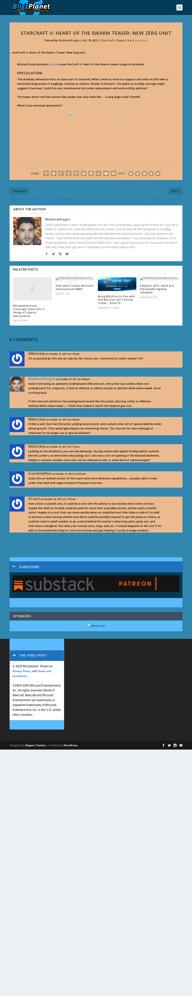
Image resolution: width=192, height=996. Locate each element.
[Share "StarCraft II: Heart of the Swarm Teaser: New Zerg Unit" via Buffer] (91, 173)
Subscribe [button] (29, 567)
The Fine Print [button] (33, 655)
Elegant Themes (35, 745)
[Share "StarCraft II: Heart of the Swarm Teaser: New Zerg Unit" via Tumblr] (68, 173)
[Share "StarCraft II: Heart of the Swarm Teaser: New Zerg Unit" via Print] (113, 173)
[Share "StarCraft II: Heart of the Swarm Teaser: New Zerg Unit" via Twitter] (53, 173)
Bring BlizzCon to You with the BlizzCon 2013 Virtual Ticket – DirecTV (116, 300)
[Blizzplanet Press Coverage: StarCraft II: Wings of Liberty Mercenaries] (32, 288)
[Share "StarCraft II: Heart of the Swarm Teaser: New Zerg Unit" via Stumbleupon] (98, 173)
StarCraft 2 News (113, 40)
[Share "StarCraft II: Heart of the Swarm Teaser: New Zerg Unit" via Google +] (61, 173)
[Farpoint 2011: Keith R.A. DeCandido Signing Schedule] (159, 278)
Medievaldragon (69, 40)
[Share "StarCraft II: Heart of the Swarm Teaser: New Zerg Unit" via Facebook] (46, 173)
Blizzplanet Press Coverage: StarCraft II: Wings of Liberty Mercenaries (29, 311)
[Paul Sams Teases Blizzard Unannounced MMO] (75, 278)
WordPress (70, 745)
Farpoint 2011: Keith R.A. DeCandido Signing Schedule (157, 289)
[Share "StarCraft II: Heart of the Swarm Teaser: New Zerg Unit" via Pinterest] (76, 173)
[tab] (96, 567)
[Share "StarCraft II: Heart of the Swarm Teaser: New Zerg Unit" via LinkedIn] (83, 173)
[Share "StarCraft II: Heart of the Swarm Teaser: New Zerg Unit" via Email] (106, 173)
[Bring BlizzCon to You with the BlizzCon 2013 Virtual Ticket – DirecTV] (117, 284)
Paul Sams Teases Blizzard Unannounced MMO (74, 287)
